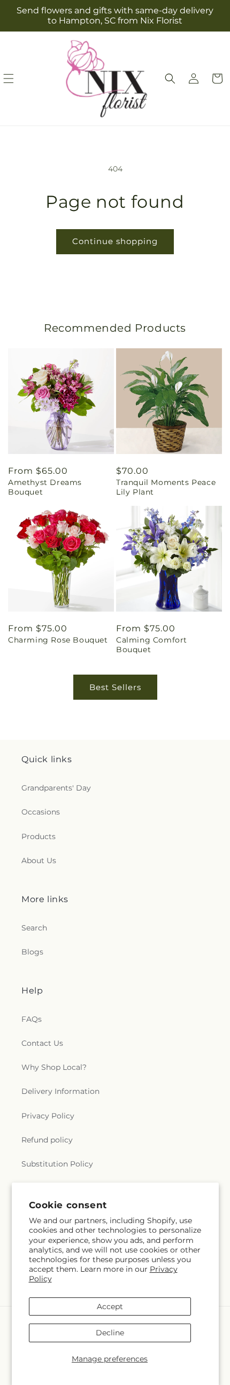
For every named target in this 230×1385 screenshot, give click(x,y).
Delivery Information (60, 1091)
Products (38, 836)
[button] (170, 78)
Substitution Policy (57, 1164)
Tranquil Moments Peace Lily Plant (166, 487)
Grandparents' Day (56, 788)
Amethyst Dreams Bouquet (45, 487)
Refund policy (47, 1140)
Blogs (32, 952)
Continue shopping (115, 241)
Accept (110, 1306)
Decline (110, 1332)
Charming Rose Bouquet (58, 640)
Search (34, 928)
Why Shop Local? (54, 1067)
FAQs (31, 1019)
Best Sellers (115, 687)
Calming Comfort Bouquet (151, 644)
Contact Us (42, 1043)
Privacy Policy (47, 1116)
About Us (38, 860)
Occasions (40, 812)
